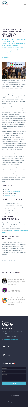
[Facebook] (2, 260)
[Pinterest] (7, 260)
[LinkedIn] (12, 260)
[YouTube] (16, 395)
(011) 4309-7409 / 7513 (11, 336)
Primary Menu (25, 4)
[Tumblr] (9, 260)
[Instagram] (14, 395)
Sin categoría (5, 58)
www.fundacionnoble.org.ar (11, 339)
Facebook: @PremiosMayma (12, 191)
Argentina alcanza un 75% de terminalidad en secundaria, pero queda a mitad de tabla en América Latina (16, 282)
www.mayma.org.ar (10, 195)
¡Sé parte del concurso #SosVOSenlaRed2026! (14, 291)
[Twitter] (5, 260)
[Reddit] (14, 260)
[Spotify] (18, 395)
